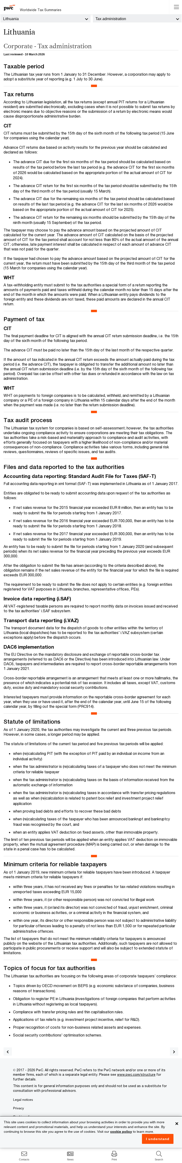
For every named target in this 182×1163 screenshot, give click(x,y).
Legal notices (23, 1100)
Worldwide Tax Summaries (40, 10)
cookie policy (121, 1131)
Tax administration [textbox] (111, 19)
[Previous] (8, 1051)
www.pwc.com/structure (136, 1074)
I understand (157, 1139)
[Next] (174, 1051)
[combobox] (45, 18)
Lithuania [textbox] (11, 19)
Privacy (18, 1108)
